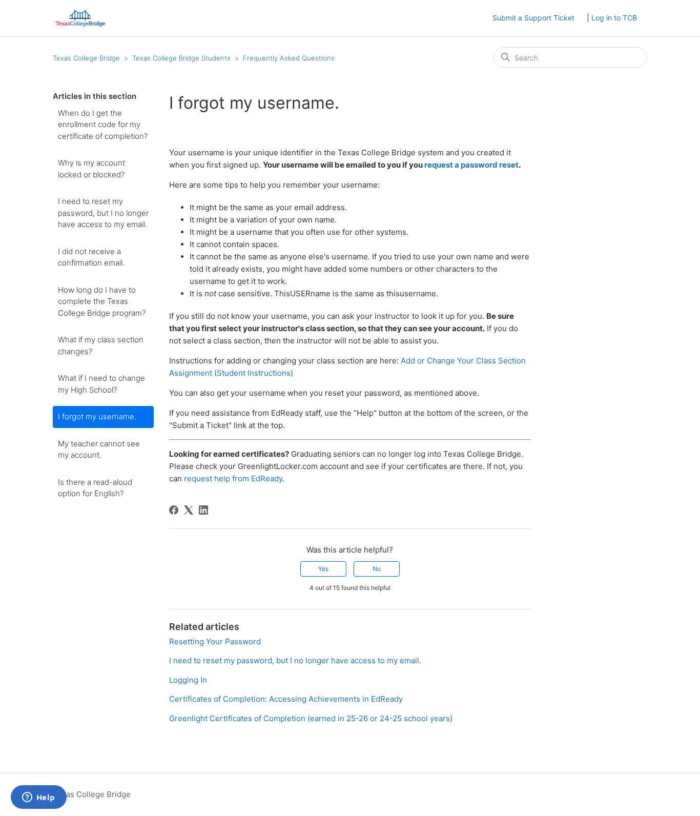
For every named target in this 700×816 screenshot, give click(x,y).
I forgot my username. (97, 416)
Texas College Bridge (86, 58)
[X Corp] (188, 510)
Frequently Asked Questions (289, 58)
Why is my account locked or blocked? (91, 168)
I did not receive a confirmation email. (91, 257)
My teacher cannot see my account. (99, 449)
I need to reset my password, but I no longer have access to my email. (103, 212)
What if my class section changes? (100, 345)
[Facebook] (173, 510)
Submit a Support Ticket (533, 17)
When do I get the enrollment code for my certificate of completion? (103, 124)
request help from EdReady (233, 478)
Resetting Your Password (215, 641)
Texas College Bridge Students (181, 58)
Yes (323, 569)
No (377, 569)
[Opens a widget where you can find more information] (38, 798)
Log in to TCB (614, 17)
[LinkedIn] (203, 510)
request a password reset (471, 165)
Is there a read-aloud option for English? (95, 488)
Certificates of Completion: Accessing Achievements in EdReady (286, 699)
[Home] (80, 18)
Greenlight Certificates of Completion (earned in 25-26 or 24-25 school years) (310, 718)
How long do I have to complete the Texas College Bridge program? (102, 301)
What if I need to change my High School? (101, 384)
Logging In (188, 680)
